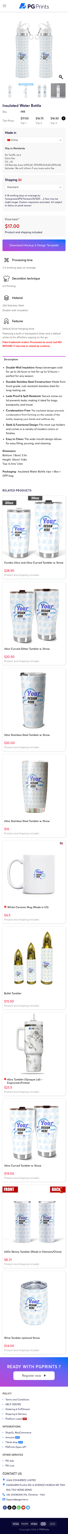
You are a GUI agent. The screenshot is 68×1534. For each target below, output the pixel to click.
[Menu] (4, 6)
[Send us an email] (14, 1507)
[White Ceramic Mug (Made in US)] (34, 872)
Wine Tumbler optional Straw (22, 1337)
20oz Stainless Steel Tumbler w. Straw (27, 821)
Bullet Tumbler (12, 993)
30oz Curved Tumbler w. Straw (22, 1165)
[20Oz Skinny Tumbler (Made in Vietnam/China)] (34, 1216)
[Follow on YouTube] (23, 1507)
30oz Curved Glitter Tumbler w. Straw (27, 648)
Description (11, 359)
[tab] (34, 359)
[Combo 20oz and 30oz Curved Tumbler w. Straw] (34, 527)
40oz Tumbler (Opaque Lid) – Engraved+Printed (25, 1081)
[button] (61, 51)
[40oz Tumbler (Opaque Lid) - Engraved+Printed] (34, 1044)
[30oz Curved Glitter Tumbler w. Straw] (34, 613)
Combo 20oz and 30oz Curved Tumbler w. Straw (33, 562)
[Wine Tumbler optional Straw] (34, 1303)
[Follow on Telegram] (28, 1507)
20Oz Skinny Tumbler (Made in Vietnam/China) (33, 1251)
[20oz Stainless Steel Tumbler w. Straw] (34, 786)
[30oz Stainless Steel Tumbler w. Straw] (34, 700)
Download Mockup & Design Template (34, 245)
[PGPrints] (34, 5)
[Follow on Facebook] (5, 1507)
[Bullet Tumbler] (34, 958)
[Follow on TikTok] (9, 1507)
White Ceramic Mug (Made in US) (28, 907)
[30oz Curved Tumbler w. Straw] (34, 1130)
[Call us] (19, 1507)
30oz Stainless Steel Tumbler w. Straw (27, 735)
